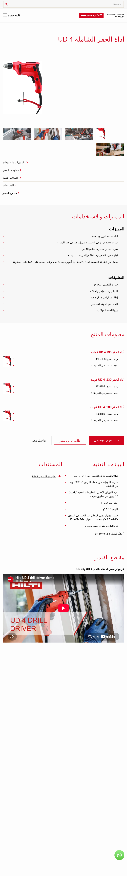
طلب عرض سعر (70, 440)
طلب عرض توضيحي (106, 440)
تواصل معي (39, 440)
